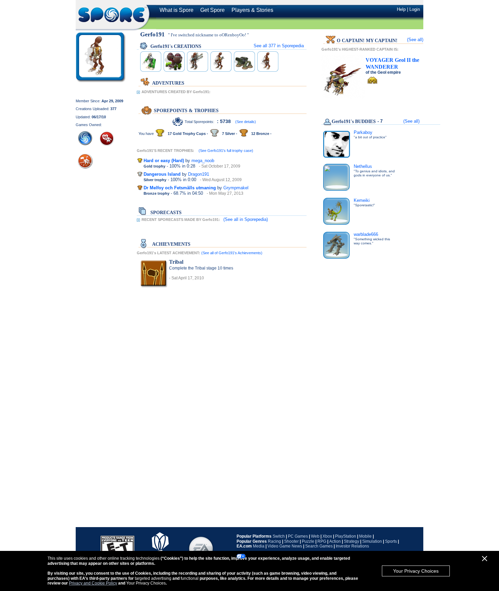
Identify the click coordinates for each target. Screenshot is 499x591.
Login (414, 9)
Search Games (319, 546)
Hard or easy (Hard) (164, 160)
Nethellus (363, 166)
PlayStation (345, 536)
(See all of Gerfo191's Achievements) (231, 253)
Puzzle (308, 541)
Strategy (351, 541)
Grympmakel (235, 187)
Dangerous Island (162, 174)
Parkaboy (363, 132)
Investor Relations (352, 546)
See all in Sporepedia (279, 45)
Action (335, 541)
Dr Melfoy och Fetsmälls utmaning (180, 187)
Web (315, 536)
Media (258, 546)
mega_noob (202, 160)
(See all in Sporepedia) (245, 219)
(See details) (245, 122)
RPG (321, 541)
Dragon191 (198, 174)
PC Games (298, 536)
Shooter (291, 541)
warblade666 (366, 234)
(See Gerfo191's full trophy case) (226, 151)
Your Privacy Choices (416, 571)
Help (401, 9)
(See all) (415, 39)
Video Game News (284, 546)
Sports (391, 541)
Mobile (365, 536)
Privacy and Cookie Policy (93, 583)
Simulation (372, 541)
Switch (279, 536)
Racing (274, 541)
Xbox (327, 536)
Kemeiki (362, 200)
